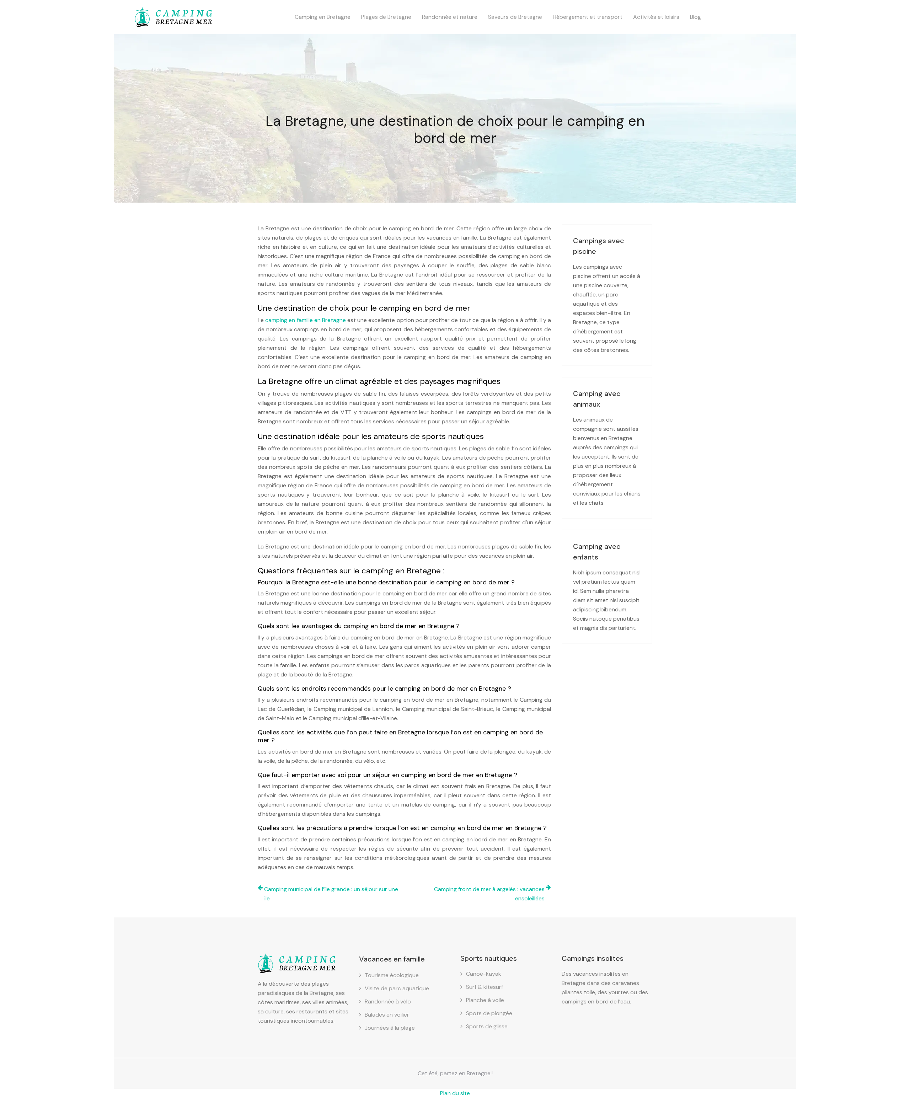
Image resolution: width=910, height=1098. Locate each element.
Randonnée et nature (449, 17)
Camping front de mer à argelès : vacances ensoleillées (489, 893)
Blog (695, 17)
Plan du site (455, 1093)
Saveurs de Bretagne (515, 17)
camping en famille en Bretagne (306, 320)
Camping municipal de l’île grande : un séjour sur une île (331, 893)
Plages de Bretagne (386, 17)
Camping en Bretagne (322, 17)
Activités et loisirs (656, 17)
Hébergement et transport (587, 17)
